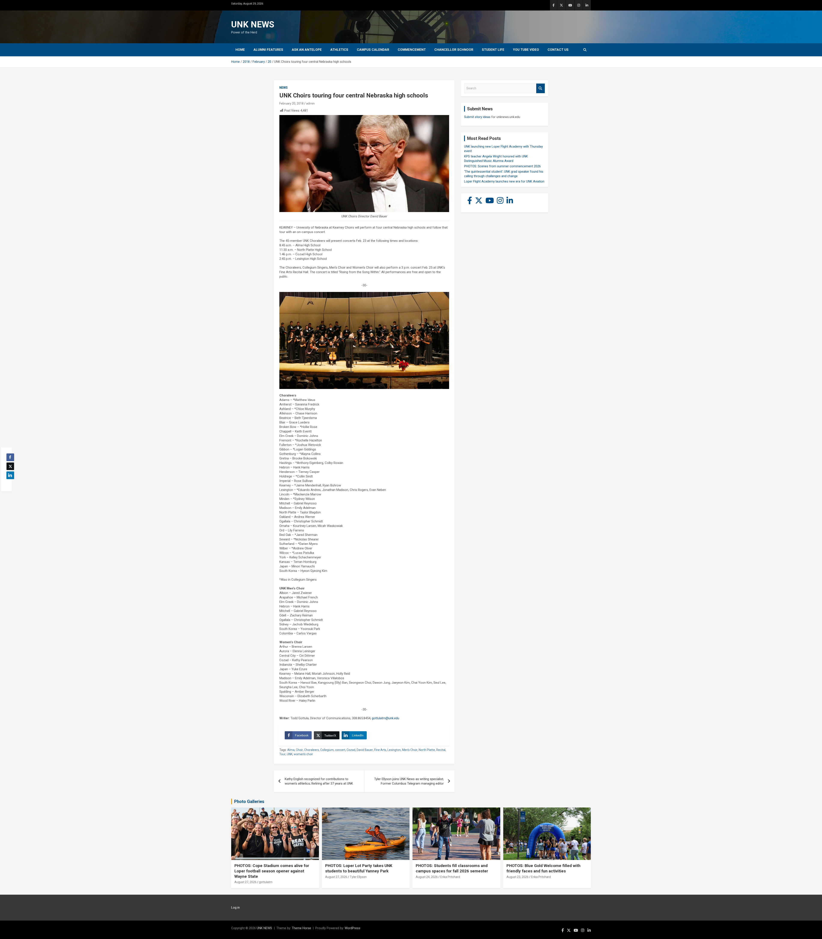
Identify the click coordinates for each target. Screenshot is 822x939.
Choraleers (311, 750)
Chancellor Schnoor (453, 50)
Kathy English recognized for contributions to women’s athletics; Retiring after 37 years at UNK (319, 781)
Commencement (412, 50)
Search (540, 88)
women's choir (303, 754)
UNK (289, 754)
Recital (440, 750)
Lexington (394, 750)
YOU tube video (526, 50)
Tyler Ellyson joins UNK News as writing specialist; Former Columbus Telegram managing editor (409, 781)
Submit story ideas (477, 117)
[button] (9, 483)
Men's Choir (409, 750)
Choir (299, 750)
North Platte (427, 750)
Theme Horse (301, 928)
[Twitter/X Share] (10, 466)
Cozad (351, 750)
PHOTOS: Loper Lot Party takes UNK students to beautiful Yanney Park (358, 868)
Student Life (493, 50)
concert (340, 750)
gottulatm (266, 882)
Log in (235, 907)
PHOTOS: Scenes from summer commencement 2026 (502, 166)
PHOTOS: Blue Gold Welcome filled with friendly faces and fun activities (543, 868)
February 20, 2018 (291, 103)
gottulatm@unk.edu (385, 718)
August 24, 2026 (427, 877)
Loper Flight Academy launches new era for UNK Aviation (504, 181)
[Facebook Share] (10, 457)
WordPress (352, 928)
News (283, 87)
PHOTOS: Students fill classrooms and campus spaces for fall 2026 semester (452, 868)
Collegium (327, 750)
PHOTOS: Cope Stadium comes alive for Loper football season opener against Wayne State (271, 871)
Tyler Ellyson (358, 877)
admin (310, 103)
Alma (291, 750)
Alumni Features (268, 50)
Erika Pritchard (450, 877)
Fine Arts (380, 750)
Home (240, 50)
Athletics (339, 50)
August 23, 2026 (517, 877)
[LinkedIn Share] (10, 475)
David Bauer (365, 750)
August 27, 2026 (245, 882)
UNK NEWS (252, 24)
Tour (282, 754)
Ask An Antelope (307, 50)
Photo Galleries (249, 801)
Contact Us (558, 50)
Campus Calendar (373, 50)
